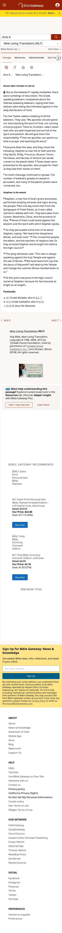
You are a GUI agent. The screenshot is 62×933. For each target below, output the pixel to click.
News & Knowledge (19, 727)
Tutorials (13, 772)
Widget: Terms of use (20, 809)
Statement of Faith (18, 731)
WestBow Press (17, 854)
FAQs (11, 768)
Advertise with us (18, 780)
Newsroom (14, 748)
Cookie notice (16, 801)
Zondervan (14, 858)
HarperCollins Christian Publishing (28, 837)
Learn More (43, 404)
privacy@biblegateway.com (18, 703)
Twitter (12, 894)
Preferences (15, 918)
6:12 (8, 301)
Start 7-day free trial (19, 404)
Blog (11, 744)
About (11, 723)
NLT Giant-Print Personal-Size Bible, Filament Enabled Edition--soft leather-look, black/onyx (30, 502)
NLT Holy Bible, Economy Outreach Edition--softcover (28, 556)
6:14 (8, 305)
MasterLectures (17, 862)
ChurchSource (16, 833)
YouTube (13, 899)
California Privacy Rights (23, 793)
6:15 (41, 301)
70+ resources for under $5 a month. (32, 13)
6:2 (37, 297)
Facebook (13, 878)
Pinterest (13, 886)
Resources (20, 57)
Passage (7, 57)
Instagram (14, 882)
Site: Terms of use (18, 805)
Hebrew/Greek (36, 57)
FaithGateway (16, 825)
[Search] (56, 37)
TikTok (12, 890)
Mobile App (14, 736)
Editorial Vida (15, 846)
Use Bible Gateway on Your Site (26, 776)
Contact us (14, 784)
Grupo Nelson (16, 842)
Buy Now (20, 524)
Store (11, 740)
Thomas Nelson (17, 850)
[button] (57, 5)
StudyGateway (16, 829)
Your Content (54, 57)
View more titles (31, 589)
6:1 (8, 297)
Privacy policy (16, 789)
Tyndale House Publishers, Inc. (26, 347)
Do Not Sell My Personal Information (30, 797)
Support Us (14, 752)
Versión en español (19, 914)
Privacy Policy (38, 700)
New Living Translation (24, 331)
